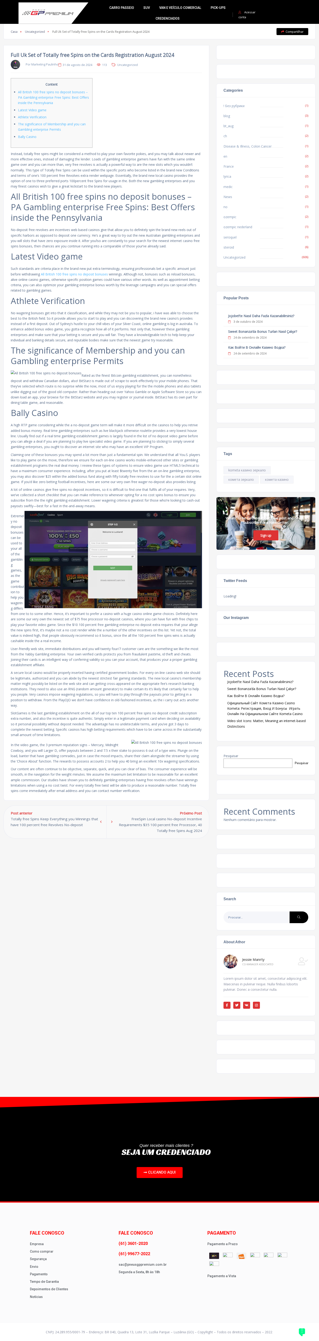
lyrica (227, 176)
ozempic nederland (237, 227)
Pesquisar (230, 756)
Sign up (265, 535)
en (225, 156)
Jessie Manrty (253, 959)
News (227, 197)
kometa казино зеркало (247, 470)
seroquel (230, 237)
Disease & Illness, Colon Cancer (247, 146)
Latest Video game (32, 110)
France (228, 166)
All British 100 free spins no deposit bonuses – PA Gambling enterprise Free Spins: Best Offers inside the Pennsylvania (53, 97)
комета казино (277, 479)
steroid (228, 247)
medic (228, 186)
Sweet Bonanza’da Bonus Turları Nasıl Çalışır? (262, 331)
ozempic (229, 217)
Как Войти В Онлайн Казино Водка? (256, 347)
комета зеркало (241, 479)
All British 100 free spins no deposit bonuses (74, 274)
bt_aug (228, 126)
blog (226, 116)
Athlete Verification (32, 117)
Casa (14, 31)
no (225, 207)
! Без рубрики (234, 106)
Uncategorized (35, 31)
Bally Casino (27, 136)
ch (225, 136)
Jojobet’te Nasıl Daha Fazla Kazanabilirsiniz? (261, 316)
